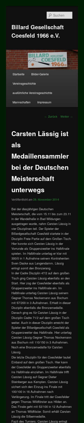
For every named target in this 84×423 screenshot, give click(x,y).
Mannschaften (22, 102)
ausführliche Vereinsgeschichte (32, 93)
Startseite (18, 74)
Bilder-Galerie (40, 74)
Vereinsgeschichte (24, 83)
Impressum (44, 102)
